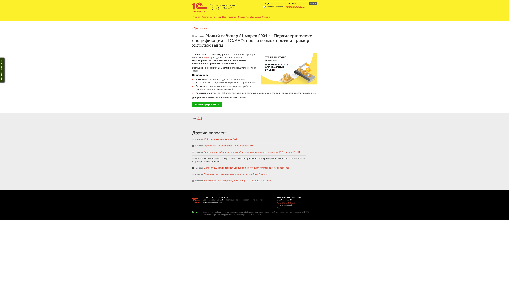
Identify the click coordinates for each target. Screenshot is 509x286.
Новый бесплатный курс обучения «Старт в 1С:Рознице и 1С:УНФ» (237, 180)
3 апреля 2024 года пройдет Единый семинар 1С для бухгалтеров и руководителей (246, 167)
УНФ (200, 118)
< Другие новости (201, 28)
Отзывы (241, 17)
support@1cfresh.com (286, 202)
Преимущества (229, 17)
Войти (313, 4)
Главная (196, 17)
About (258, 17)
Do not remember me (274, 7)
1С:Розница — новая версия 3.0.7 (220, 139)
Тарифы (250, 17)
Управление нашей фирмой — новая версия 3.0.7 (229, 145)
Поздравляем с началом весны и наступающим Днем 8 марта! (235, 174)
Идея (206, 57)
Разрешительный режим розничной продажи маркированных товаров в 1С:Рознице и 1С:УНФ (252, 152)
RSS (278, 207)
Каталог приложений (211, 17)
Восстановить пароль (295, 7)
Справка (266, 17)
